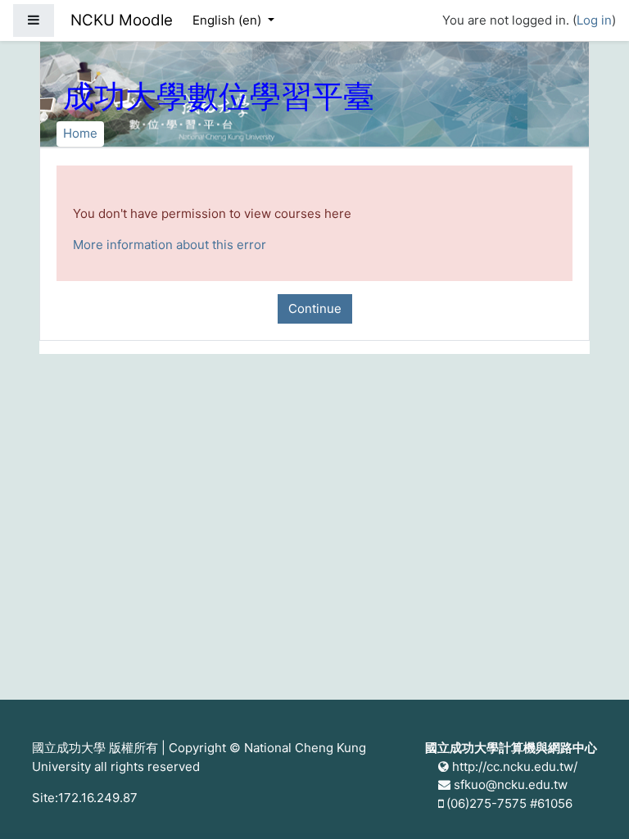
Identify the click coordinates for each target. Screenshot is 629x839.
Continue (315, 308)
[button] (592, 804)
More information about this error (169, 244)
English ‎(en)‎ (228, 20)
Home (80, 133)
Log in (594, 20)
